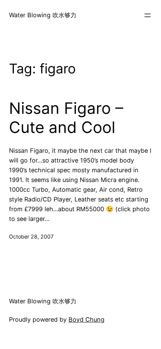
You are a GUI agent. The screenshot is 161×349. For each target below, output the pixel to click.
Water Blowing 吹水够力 (42, 15)
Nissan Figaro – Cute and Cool (66, 117)
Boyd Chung (86, 319)
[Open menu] (147, 15)
